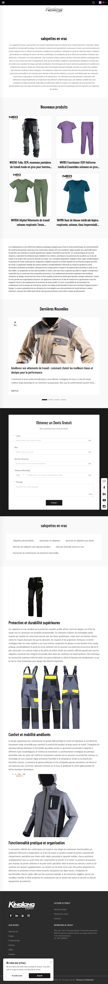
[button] (44, 399)
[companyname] (54, 10)
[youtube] (22, 915)
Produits (11, 936)
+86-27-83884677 (62, 938)
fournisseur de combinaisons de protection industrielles (35, 553)
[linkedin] (16, 915)
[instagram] (28, 915)
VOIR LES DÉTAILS (30, 137)
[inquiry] (104, 481)
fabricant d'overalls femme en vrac (70, 547)
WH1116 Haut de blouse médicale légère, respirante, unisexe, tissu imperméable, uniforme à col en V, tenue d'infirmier (78, 223)
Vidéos (10, 950)
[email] (104, 487)
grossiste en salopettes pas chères (80, 541)
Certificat (11, 945)
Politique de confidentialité (85, 980)
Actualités (11, 954)
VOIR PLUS (14, 391)
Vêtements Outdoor (60, 910)
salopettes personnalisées (23, 541)
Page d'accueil (13, 932)
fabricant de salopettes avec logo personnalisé (31, 547)
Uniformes (57, 919)
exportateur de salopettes (50, 541)
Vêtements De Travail (61, 914)
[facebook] (10, 915)
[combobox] (20, 475)
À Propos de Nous (14, 941)
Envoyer (54, 503)
